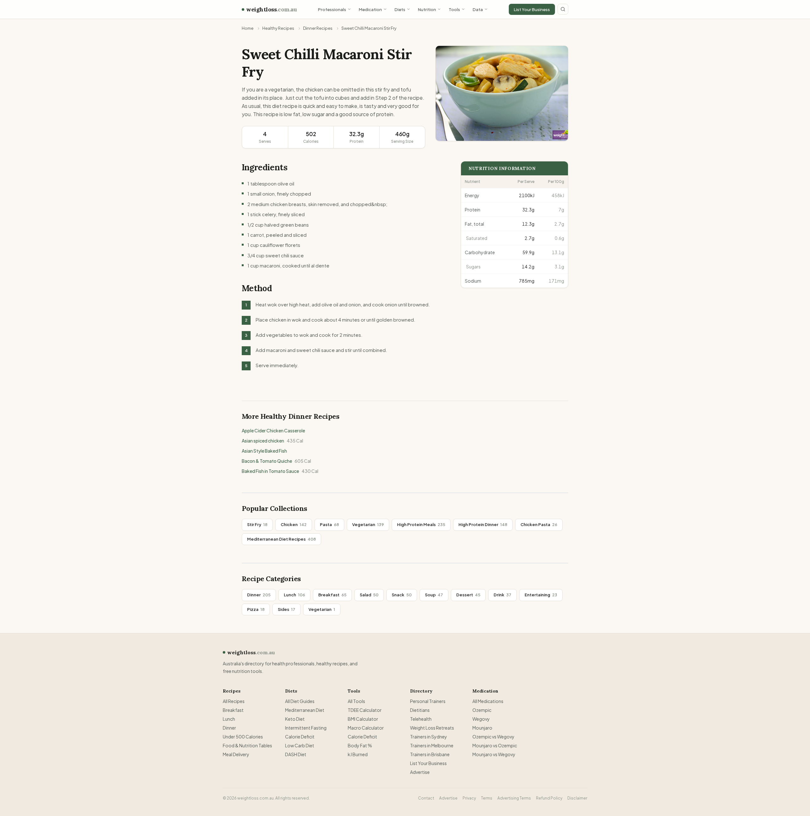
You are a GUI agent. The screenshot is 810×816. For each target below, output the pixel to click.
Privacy (469, 798)
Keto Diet (295, 719)
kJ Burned (358, 754)
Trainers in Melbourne (431, 745)
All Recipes (234, 701)
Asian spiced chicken (272, 440)
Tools (454, 9)
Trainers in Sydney (428, 736)
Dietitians (420, 710)
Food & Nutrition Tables (247, 745)
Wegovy (481, 719)
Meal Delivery (236, 754)
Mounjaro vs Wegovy (493, 754)
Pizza (256, 609)
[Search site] (563, 9)
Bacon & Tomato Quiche (276, 461)
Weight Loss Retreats (432, 728)
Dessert (468, 594)
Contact (426, 798)
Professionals (332, 9)
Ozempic (481, 710)
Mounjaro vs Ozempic (494, 745)
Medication (370, 9)
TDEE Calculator (365, 710)
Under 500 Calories (243, 736)
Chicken (294, 524)
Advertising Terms (514, 798)
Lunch (294, 594)
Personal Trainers (428, 701)
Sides (286, 609)
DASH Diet (295, 754)
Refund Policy (549, 798)
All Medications (487, 701)
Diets (400, 9)
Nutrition (427, 9)
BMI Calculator (363, 719)
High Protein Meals (421, 524)
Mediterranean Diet (304, 710)
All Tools (356, 701)
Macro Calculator (366, 728)
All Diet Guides (300, 701)
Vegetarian (368, 524)
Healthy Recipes (278, 28)
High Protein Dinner (482, 524)
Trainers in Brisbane (430, 754)
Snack (402, 594)
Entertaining (541, 594)
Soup (434, 594)
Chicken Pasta (538, 524)
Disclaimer (577, 798)
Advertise (420, 772)
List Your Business (532, 9)
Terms (486, 798)
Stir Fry (257, 524)
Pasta (329, 524)
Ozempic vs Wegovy (493, 736)
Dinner (259, 594)
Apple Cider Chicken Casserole (273, 430)
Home (247, 28)
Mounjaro (482, 728)
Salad (369, 594)
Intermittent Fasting (306, 728)
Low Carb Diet (299, 745)
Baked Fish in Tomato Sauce (280, 471)
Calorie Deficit (300, 736)
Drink (502, 594)
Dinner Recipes (318, 28)
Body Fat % (360, 745)
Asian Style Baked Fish (264, 451)
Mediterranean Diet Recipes (281, 539)
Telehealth (421, 719)
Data (478, 9)
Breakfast (332, 594)
